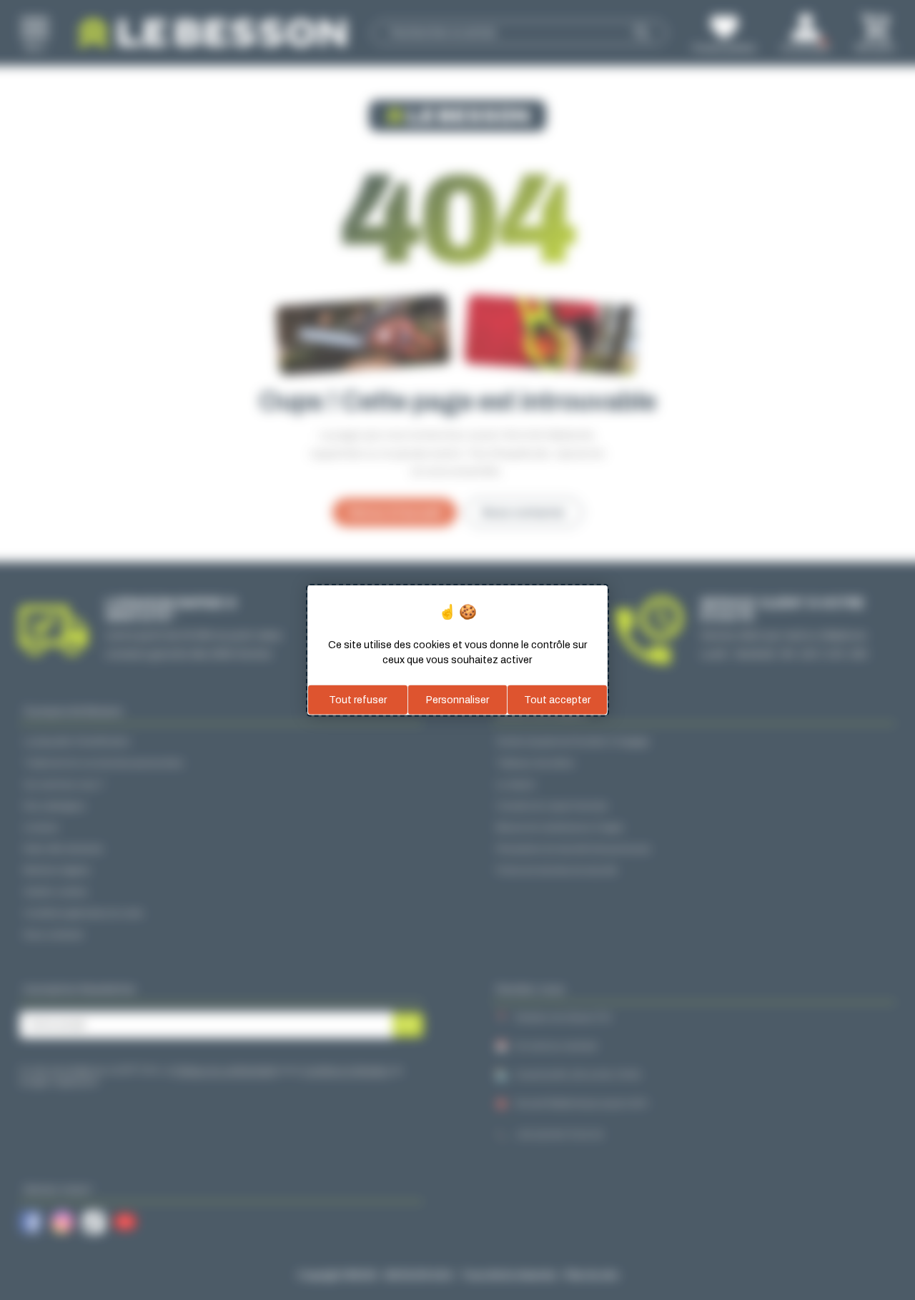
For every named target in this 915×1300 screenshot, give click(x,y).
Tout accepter (557, 699)
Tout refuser (358, 699)
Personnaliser (457, 699)
